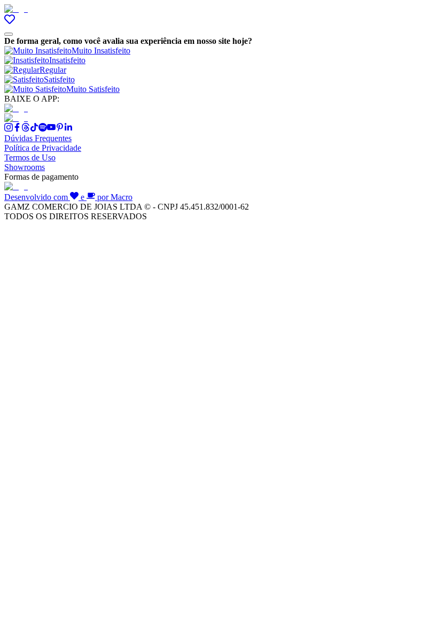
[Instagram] (8, 128)
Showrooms (24, 167)
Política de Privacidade (42, 147)
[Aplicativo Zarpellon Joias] (16, 108)
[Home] (16, 8)
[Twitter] (25, 128)
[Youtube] (51, 128)
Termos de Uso (30, 157)
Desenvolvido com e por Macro (68, 197)
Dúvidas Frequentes (38, 138)
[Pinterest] (60, 128)
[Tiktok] (34, 128)
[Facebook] (17, 128)
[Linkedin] (68, 128)
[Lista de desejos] (9, 21)
